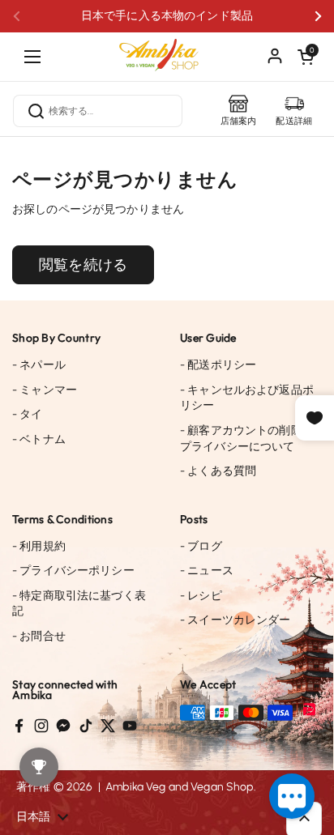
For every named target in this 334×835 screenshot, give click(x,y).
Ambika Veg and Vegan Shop (179, 787)
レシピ (201, 596)
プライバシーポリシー (73, 570)
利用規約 (39, 546)
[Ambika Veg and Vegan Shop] (167, 48)
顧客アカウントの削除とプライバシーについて (247, 439)
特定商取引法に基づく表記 (79, 604)
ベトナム (39, 439)
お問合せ (39, 636)
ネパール (39, 365)
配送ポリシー (218, 365)
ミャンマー (44, 390)
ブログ (201, 546)
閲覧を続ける (83, 265)
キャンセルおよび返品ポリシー (247, 398)
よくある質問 (218, 471)
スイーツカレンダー (235, 620)
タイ (27, 414)
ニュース (206, 570)
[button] (305, 56)
